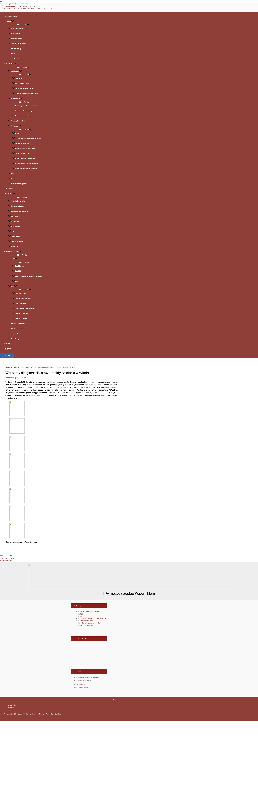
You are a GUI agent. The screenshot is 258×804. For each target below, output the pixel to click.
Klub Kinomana (20, 266)
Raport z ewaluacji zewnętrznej (25, 158)
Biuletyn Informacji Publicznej (89, 611)
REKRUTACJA (9, 189)
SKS (16, 281)
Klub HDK (18, 271)
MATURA (7, 344)
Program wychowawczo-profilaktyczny (28, 138)
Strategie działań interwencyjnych (26, 163)
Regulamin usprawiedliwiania (25, 148)
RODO (13, 174)
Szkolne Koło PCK (21, 319)
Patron (13, 54)
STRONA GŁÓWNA (10, 16)
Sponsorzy (14, 246)
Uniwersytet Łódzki (17, 206)
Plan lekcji (18, 78)
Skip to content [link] (6, 1)
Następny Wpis (7, 560)
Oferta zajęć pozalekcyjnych (24, 88)
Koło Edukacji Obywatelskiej (25, 309)
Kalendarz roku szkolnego (24, 111)
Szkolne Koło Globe (22, 314)
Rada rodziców (16, 33)
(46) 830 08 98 (80, 684)
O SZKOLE (7, 21)
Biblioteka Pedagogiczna (19, 211)
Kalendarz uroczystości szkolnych (26, 93)
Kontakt (11, 707)
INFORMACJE (8, 64)
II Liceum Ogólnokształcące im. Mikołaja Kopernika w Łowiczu (26, 8)
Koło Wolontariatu (21, 293)
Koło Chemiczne (20, 303)
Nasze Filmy (15, 339)
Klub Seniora (15, 221)
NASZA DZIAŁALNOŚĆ (12, 251)
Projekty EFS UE (16, 329)
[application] (12, 21)
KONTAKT (7, 349)
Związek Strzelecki (17, 241)
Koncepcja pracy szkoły (23, 153)
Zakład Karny (15, 236)
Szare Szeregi (15, 216)
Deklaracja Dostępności (19, 184)
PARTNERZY (8, 194)
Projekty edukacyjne (18, 324)
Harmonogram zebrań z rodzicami (26, 106)
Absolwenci (15, 59)
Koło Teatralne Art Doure (23, 298)
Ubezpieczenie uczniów (23, 116)
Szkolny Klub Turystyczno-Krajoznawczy (29, 276)
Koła (12, 286)
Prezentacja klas (16, 39)
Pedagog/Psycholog (18, 121)
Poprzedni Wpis (7, 558)
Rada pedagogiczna (17, 28)
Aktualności (12, 705)
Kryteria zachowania (22, 143)
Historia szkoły (16, 49)
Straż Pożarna (15, 226)
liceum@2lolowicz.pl (84, 687)
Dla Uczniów (15, 71)
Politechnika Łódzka (18, 201)
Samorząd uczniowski (18, 44)
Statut (17, 133)
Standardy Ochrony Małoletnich (26, 168)
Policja (13, 231)
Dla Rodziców (15, 98)
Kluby (13, 259)
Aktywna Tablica (16, 334)
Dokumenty (15, 126)
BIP (12, 179)
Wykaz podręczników (22, 83)
